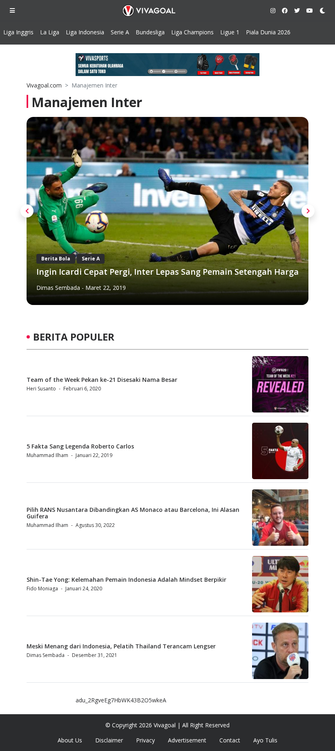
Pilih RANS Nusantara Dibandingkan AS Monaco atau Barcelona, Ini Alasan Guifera (133, 513)
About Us (70, 740)
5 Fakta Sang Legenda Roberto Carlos (80, 446)
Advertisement (187, 740)
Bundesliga (150, 32)
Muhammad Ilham (47, 455)
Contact (229, 740)
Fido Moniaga (42, 588)
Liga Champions (192, 32)
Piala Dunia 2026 (268, 32)
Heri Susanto (41, 388)
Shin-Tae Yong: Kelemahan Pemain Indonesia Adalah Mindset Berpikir (126, 579)
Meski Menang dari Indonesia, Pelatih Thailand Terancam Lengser (121, 646)
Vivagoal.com (44, 85)
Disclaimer (109, 740)
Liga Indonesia (85, 32)
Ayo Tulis (265, 740)
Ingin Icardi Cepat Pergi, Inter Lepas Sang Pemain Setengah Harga (167, 271)
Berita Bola (55, 258)
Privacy (145, 740)
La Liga (49, 32)
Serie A (120, 32)
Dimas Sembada (58, 287)
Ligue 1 (229, 32)
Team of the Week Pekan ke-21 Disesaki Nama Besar (102, 379)
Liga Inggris (18, 32)
